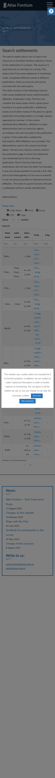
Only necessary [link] (27, 401)
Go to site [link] (37, 396)
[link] (51, 11)
